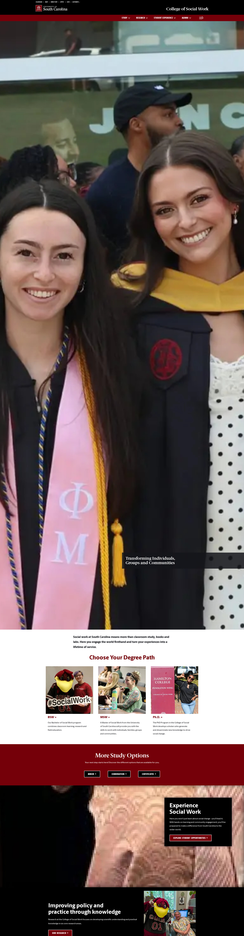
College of (187, 8)
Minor (91, 774)
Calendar (39, 2)
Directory (54, 2)
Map (46, 2)
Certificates (148, 774)
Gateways (75, 2)
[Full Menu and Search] (201, 18)
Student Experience (163, 17)
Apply (62, 2)
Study (124, 17)
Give (68, 2)
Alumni (185, 17)
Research (140, 17)
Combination (118, 774)
